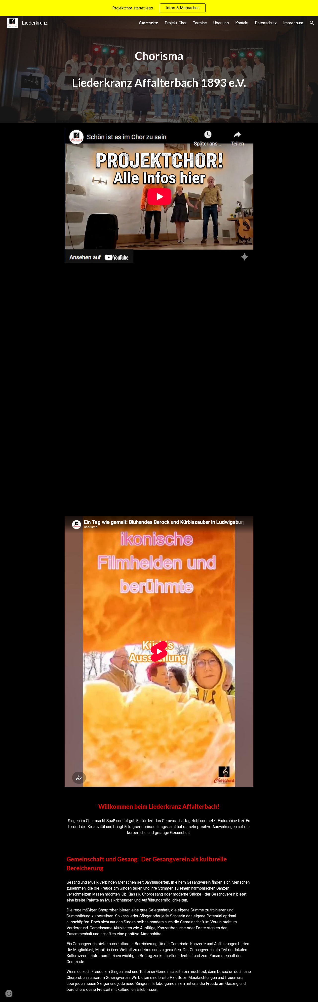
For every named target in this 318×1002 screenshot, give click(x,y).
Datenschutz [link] (266, 23)
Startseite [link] (148, 23)
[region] (159, 8)
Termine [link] (200, 23)
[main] (159, 69)
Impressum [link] (293, 23)
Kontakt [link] (241, 23)
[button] (312, 23)
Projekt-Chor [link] (176, 23)
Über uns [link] (221, 23)
